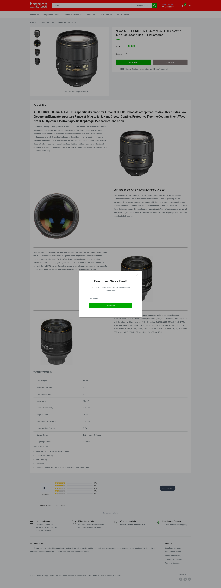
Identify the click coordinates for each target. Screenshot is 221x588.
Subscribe (110, 305)
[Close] (137, 275)
